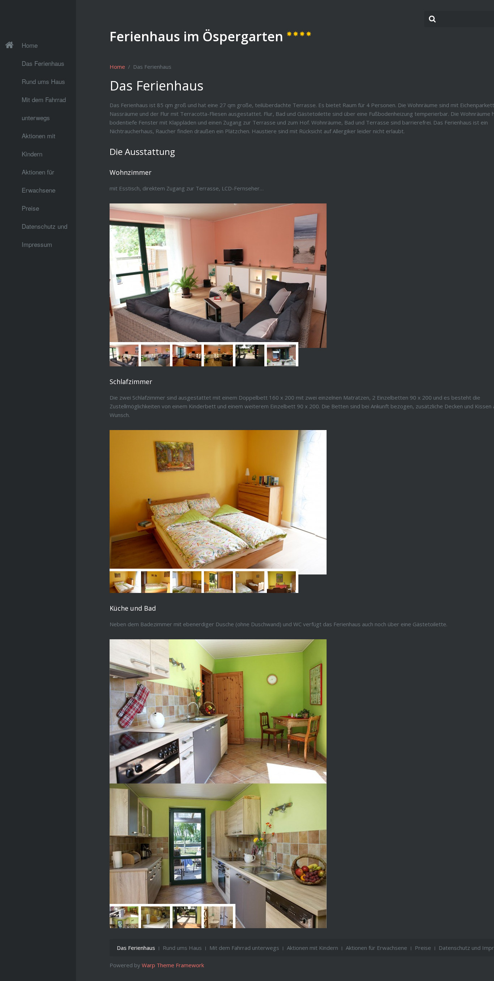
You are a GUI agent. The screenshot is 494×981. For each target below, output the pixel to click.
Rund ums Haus (43, 81)
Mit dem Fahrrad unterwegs (44, 102)
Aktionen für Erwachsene (38, 174)
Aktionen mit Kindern (38, 138)
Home (30, 45)
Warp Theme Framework (173, 965)
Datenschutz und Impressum (44, 228)
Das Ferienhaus (43, 63)
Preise (30, 207)
